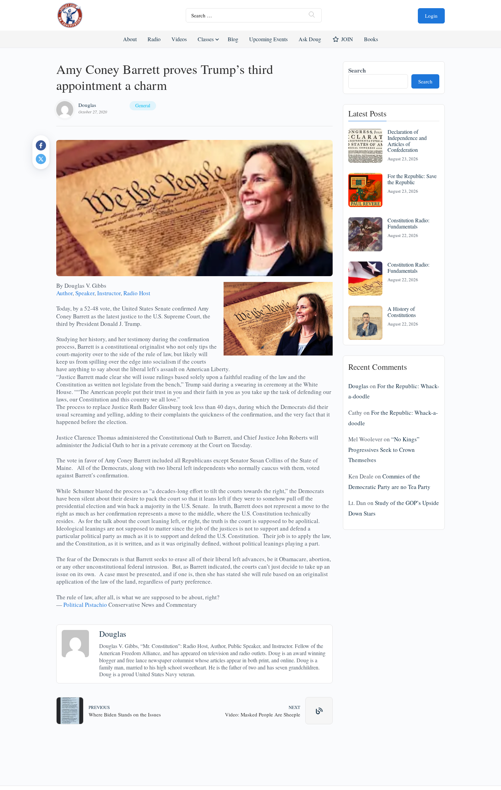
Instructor (109, 293)
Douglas (87, 104)
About (130, 39)
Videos (179, 39)
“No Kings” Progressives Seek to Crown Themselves (384, 449)
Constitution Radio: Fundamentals (408, 223)
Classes (206, 39)
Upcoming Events (268, 39)
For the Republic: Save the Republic (412, 179)
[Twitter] (41, 159)
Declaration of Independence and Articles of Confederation (407, 140)
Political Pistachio (85, 605)
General (142, 105)
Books (371, 39)
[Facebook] (41, 145)
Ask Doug (309, 39)
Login (431, 15)
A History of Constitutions (402, 311)
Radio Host (136, 293)
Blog (233, 39)
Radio (154, 39)
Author (64, 293)
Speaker (84, 293)
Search (357, 70)
